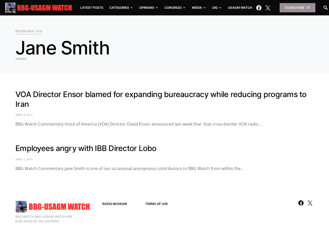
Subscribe (295, 8)
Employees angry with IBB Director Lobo (86, 148)
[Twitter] (267, 7)
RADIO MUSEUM (114, 204)
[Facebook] (258, 7)
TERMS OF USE (156, 204)
